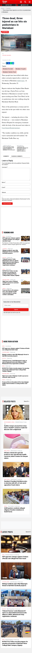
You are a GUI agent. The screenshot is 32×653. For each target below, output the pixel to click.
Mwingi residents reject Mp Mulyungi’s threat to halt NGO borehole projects (10, 252)
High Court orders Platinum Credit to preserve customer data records (10, 283)
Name (4, 182)
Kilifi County (21, 81)
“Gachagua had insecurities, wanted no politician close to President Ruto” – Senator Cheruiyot (22, 149)
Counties (8, 8)
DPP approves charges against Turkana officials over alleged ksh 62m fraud (11, 239)
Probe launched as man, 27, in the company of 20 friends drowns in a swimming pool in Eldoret (9, 148)
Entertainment (7, 422)
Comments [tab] (6, 156)
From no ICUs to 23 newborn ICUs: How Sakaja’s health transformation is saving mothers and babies (10, 292)
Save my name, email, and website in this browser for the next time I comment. (16, 199)
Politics (4, 609)
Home (2, 8)
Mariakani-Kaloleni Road (9, 72)
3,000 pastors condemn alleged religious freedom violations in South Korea (14, 510)
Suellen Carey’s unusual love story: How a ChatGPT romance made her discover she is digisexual (15, 427)
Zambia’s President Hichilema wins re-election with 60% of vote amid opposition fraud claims (15, 483)
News (5, 450)
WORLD (13, 422)
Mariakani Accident (8, 69)
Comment (5, 167)
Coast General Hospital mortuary (11, 128)
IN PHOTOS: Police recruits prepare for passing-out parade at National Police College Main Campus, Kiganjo (11, 273)
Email (3, 187)
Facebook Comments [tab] (16, 156)
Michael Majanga (6, 55)
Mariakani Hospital (21, 69)
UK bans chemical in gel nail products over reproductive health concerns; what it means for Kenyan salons (16, 455)
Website (4, 192)
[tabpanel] (16, 182)
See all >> (26, 401)
